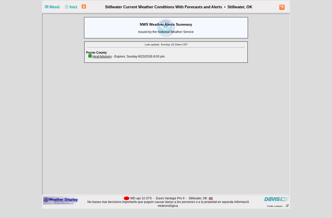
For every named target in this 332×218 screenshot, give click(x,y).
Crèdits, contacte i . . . (276, 206)
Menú (55, 7)
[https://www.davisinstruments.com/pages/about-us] (276, 199)
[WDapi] (60, 200)
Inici (73, 7)
